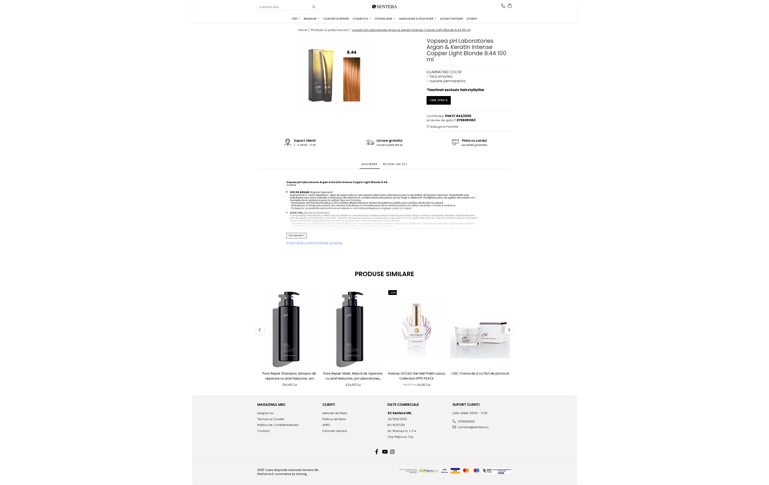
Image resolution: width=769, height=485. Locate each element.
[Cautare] (313, 7)
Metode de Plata (334, 413)
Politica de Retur (334, 419)
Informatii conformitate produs (314, 243)
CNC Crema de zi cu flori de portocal (480, 373)
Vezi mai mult (296, 235)
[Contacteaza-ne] (503, 6)
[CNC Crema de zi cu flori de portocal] (480, 329)
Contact (263, 431)
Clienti (328, 404)
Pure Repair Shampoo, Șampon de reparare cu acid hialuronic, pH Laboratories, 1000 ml (289, 376)
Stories (472, 19)
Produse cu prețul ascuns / (331, 30)
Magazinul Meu (271, 404)
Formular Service (334, 431)
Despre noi (265, 413)
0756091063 (466, 421)
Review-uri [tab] (395, 164)
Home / (304, 30)
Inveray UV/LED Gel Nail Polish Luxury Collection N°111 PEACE (416, 376)
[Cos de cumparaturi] (509, 6)
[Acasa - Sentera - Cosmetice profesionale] (384, 7)
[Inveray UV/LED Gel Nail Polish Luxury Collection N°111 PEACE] (416, 329)
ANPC (326, 425)
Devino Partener (451, 19)
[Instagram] (392, 452)
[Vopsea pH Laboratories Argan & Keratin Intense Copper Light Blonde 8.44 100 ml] (334, 74)
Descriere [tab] (369, 164)
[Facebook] (376, 452)
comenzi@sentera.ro (473, 427)
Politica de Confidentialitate (277, 425)
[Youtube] (384, 452)
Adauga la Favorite (444, 126)
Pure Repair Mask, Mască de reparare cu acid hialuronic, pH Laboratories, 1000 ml (352, 376)
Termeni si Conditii (270, 419)
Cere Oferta (439, 100)
